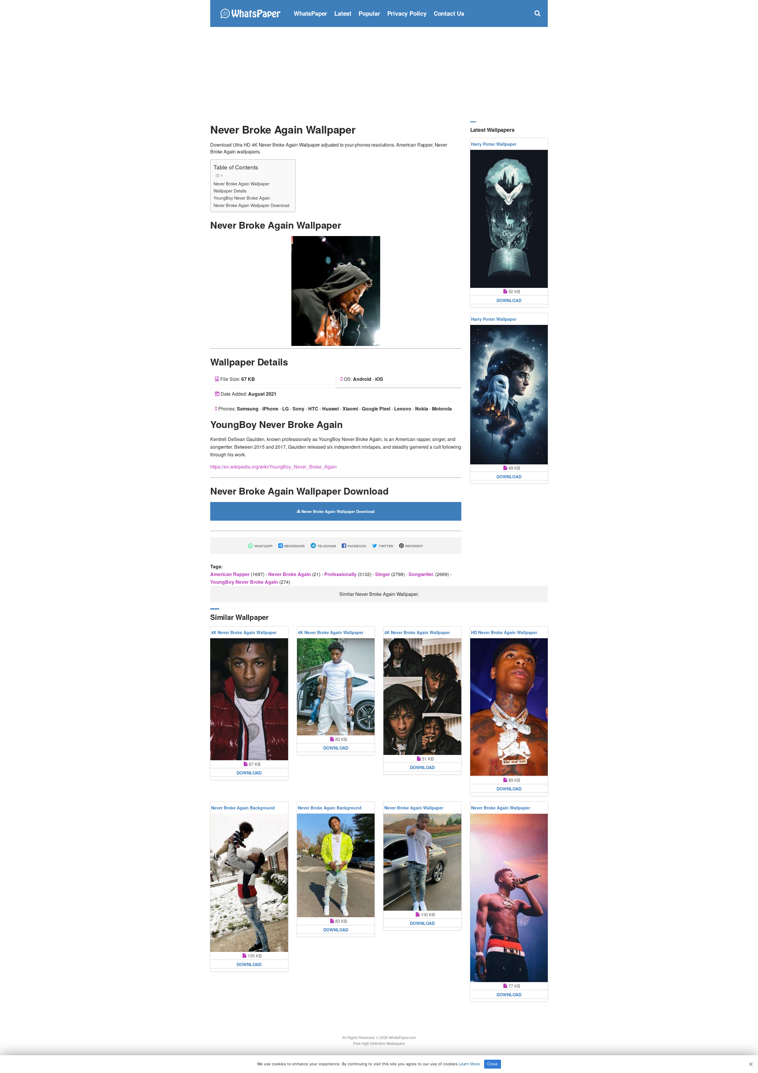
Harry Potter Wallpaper (493, 144)
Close (492, 1063)
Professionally (341, 574)
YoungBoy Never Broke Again (241, 198)
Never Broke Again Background (243, 808)
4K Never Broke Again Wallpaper (244, 632)
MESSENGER (294, 546)
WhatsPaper (310, 13)
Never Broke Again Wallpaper (241, 183)
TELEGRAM (326, 546)
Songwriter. (422, 574)
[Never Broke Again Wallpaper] (335, 290)
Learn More (469, 1063)
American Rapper (230, 574)
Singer (383, 574)
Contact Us (449, 13)
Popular (369, 13)
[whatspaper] (250, 12)
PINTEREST (413, 546)
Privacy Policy (407, 13)
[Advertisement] (379, 74)
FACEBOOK (356, 546)
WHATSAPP (262, 546)
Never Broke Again (290, 574)
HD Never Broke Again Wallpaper (504, 632)
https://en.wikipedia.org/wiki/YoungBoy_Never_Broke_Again (273, 466)
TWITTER (385, 546)
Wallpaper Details (229, 190)
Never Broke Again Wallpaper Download (251, 205)
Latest (342, 13)
